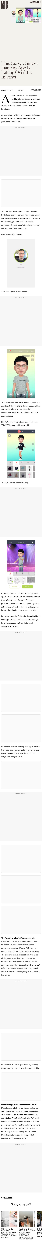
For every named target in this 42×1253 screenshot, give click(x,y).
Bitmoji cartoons (31, 1115)
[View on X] (21, 193)
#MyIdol (34, 616)
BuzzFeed (8, 1198)
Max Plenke (7, 90)
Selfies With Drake (13, 1118)
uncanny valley (12, 938)
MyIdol (14, 99)
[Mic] (4, 5)
